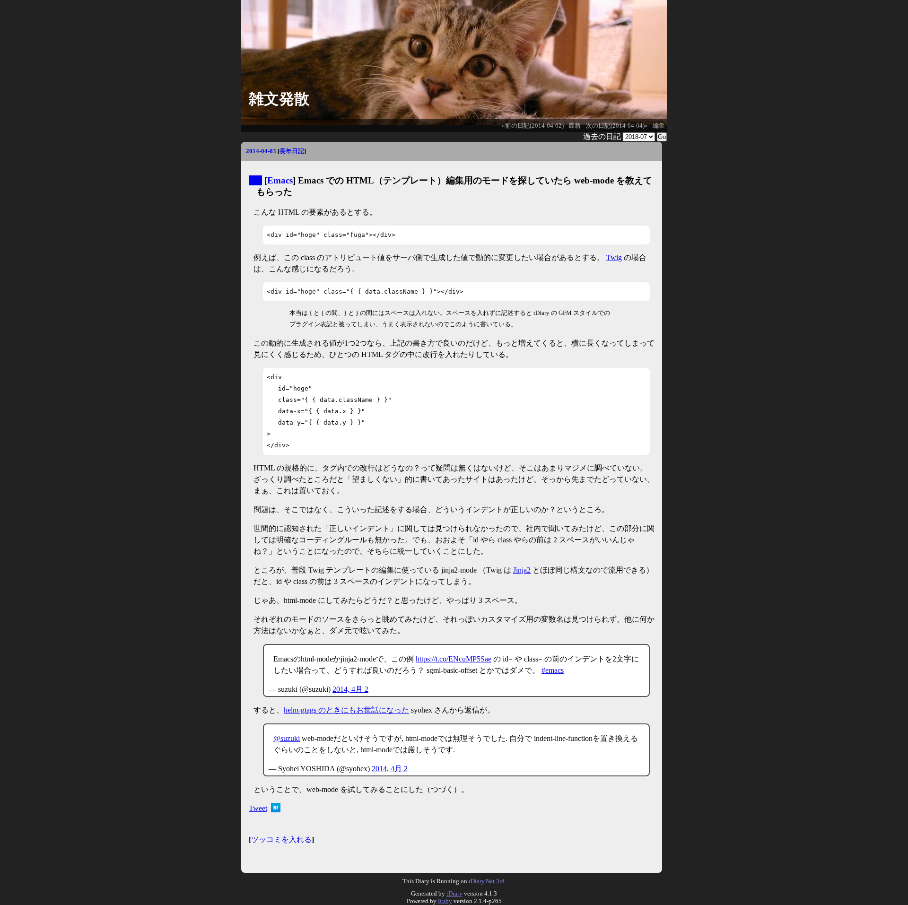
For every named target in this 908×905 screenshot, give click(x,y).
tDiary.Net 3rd (487, 881)
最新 (574, 125)
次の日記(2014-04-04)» (617, 125)
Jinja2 (522, 570)
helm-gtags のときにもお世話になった (346, 710)
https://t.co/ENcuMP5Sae (453, 659)
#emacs (552, 670)
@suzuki (286, 738)
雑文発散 (279, 98)
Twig (614, 257)
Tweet (258, 808)
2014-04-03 (261, 151)
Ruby (445, 901)
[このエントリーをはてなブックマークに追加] (275, 810)
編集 (659, 125)
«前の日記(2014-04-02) (533, 125)
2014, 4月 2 (350, 689)
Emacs (280, 180)
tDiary (454, 893)
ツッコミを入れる (281, 839)
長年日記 (291, 151)
